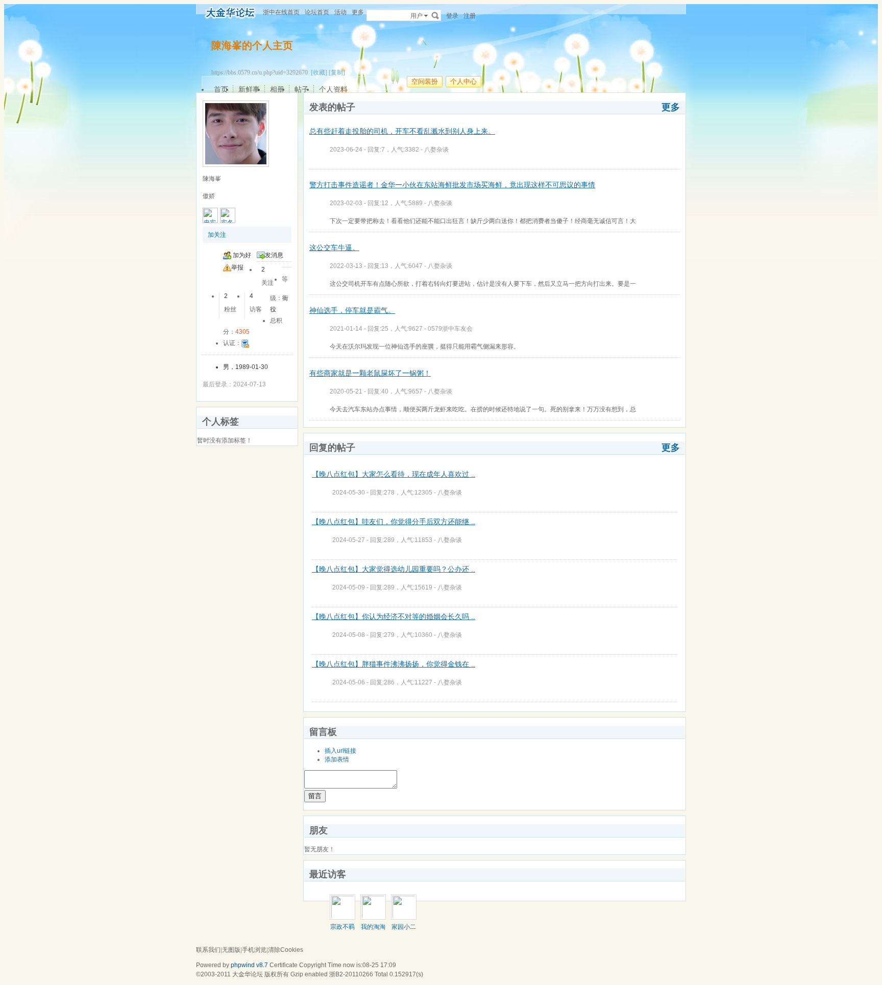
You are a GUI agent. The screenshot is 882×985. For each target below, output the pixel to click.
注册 (469, 16)
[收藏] (319, 72)
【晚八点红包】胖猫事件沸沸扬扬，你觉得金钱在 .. (393, 664)
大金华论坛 (247, 974)
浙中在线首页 (281, 12)
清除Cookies (285, 949)
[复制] (337, 72)
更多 (671, 107)
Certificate (284, 965)
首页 (221, 89)
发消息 (274, 255)
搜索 (435, 15)
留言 (315, 796)
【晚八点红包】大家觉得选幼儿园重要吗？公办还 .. (393, 569)
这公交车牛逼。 (334, 247)
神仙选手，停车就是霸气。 (352, 310)
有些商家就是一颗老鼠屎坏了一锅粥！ (370, 373)
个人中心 (463, 81)
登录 (452, 16)
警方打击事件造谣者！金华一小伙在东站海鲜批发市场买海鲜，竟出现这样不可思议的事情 (452, 185)
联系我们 (208, 949)
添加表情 (337, 759)
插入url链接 (340, 750)
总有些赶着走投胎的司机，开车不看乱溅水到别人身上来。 (402, 131)
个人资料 (333, 89)
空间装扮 (424, 81)
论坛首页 (317, 12)
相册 (277, 89)
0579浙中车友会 (450, 328)
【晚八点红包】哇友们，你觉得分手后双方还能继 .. (393, 522)
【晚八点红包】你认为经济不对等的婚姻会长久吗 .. (393, 616)
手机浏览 (254, 949)
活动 (340, 12)
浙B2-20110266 (351, 974)
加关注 (217, 234)
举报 (237, 267)
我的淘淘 (373, 926)
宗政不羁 (342, 926)
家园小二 (403, 926)
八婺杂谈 (436, 149)
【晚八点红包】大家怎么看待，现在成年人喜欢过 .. (393, 474)
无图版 (231, 949)
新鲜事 (249, 89)
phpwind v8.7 (249, 965)
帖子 (302, 89)
